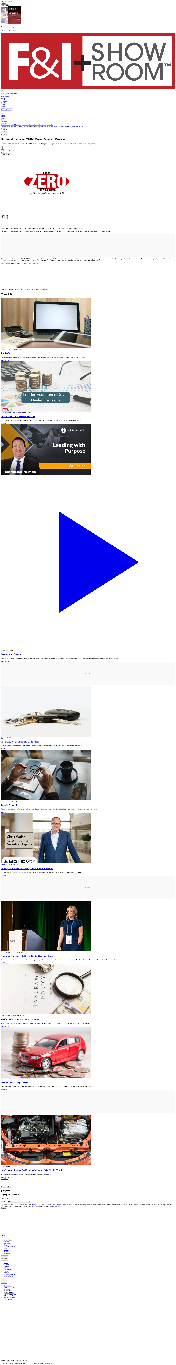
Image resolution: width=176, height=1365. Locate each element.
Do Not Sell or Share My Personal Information (38, 1363)
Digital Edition (11, 30)
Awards (3, 98)
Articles (17, 1)
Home (2, 135)
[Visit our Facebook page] (2, 1191)
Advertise (20, 126)
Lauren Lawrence (16, 412)
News (13, 1)
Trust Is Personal (9, 805)
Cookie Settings (34, 126)
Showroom (4, 121)
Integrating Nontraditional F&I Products (20, 742)
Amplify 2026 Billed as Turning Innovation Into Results (27, 868)
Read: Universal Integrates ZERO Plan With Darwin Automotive (19, 263)
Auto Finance (5, 95)
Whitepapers (21, 125)
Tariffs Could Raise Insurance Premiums (20, 1019)
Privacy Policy (5, 1363)
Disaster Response (6, 108)
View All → (4, 1179)
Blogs (16, 125)
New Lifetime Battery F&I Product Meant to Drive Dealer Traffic (32, 1170)
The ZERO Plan (37, 289)
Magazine (11, 125)
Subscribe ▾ (4, 5)
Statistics (31, 125)
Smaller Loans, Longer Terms (15, 1082)
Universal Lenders (19, 289)
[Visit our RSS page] (5, 1191)
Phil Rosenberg (9, 289)
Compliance (4, 101)
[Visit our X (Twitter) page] (3, 1191)
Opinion (3, 118)
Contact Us (26, 126)
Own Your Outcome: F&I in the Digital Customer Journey (28, 956)
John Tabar (9, 349)
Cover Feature (8, 1)
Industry (3, 115)
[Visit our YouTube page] (9, 1191)
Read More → (5, 360)
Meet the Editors (13, 126)
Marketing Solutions (58, 126)
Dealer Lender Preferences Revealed (18, 416)
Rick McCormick (11, 801)
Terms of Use (13, 1363)
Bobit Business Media (46, 126)
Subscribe (3, 30)
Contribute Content (69, 126)
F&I (2, 112)
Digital (3, 104)
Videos (27, 125)
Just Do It (5, 353)
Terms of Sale (21, 1363)
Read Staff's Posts (6, 153)
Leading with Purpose (11, 654)
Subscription (4, 126)
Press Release (79, 126)
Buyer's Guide (49, 125)
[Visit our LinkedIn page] (7, 1191)
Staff (9, 864)
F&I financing (28, 289)
